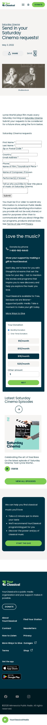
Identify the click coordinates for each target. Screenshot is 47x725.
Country (7, 154)
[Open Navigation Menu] (23, 5)
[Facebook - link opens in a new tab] (5, 697)
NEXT (23, 382)
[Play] (5, 720)
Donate (38, 4)
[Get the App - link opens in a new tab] (10, 668)
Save (29, 53)
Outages (28, 643)
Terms (5, 650)
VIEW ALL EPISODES (26, 481)
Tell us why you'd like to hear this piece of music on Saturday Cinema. (22, 185)
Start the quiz (23, 543)
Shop (26, 650)
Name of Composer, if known (17, 172)
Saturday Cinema (11, 24)
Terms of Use (13, 223)
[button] (23, 443)
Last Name (9, 145)
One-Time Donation (19, 333)
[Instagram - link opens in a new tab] (28, 697)
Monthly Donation (18, 330)
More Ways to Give (15, 313)
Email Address (11, 157)
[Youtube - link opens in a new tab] (17, 697)
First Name (9, 142)
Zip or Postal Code (13, 148)
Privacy (29, 223)
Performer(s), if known (14, 178)
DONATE (9, 606)
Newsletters (30, 628)
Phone (6, 163)
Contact (6, 628)
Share (15, 53)
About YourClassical (9, 619)
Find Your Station (33, 619)
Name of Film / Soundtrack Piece (20, 166)
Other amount (15, 370)
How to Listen (9, 635)
